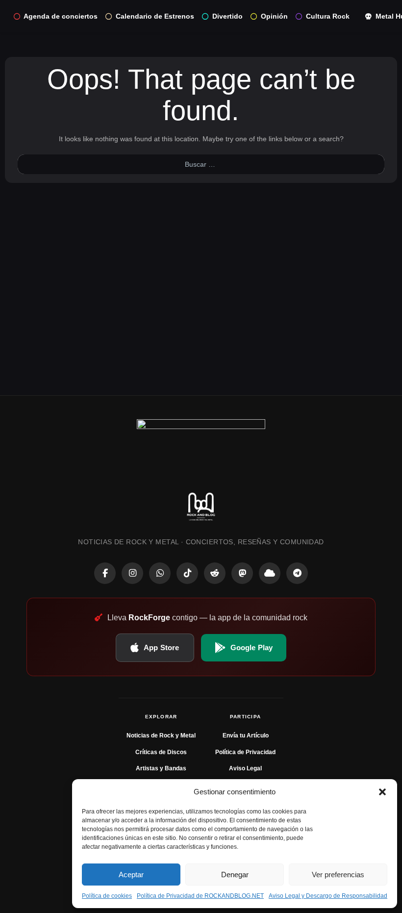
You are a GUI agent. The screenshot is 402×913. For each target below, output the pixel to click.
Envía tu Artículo (246, 735)
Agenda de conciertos (61, 16)
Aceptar (131, 874)
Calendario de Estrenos (155, 16)
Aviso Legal (245, 768)
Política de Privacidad (245, 752)
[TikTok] (187, 573)
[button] (382, 792)
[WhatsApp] (160, 573)
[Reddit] (215, 573)
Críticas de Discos (161, 752)
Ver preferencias (338, 874)
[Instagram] (132, 573)
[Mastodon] (242, 573)
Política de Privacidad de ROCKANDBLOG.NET (200, 895)
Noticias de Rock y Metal (161, 735)
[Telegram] (297, 573)
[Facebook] (105, 573)
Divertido (227, 16)
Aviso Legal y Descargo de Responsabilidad (328, 895)
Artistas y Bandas (161, 768)
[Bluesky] (269, 573)
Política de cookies (107, 895)
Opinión (274, 16)
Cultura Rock (328, 16)
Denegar (235, 874)
